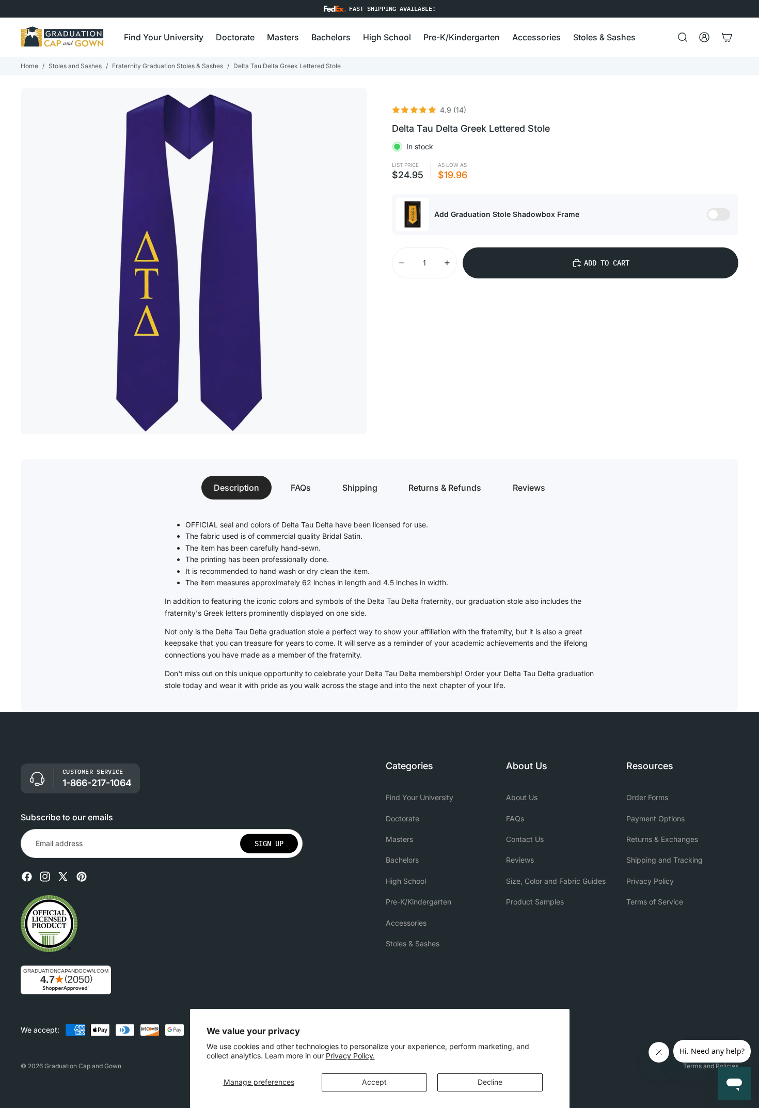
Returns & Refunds (444, 487)
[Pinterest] (81, 876)
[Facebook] (27, 876)
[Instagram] (45, 876)
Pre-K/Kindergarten (418, 901)
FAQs (301, 487)
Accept (374, 1082)
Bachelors (402, 860)
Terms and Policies (710, 1066)
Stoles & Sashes (412, 943)
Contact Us (525, 839)
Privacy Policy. (350, 1055)
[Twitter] (63, 876)
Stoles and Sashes (75, 66)
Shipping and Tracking (664, 860)
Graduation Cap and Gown (82, 1066)
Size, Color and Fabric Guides (556, 881)
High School (406, 881)
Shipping (359, 487)
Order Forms (647, 797)
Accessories (406, 922)
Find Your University (419, 797)
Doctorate (402, 818)
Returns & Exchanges (662, 839)
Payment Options (655, 818)
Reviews (529, 487)
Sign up (269, 843)
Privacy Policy (650, 881)
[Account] (704, 37)
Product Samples (535, 901)
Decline (490, 1082)
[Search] (682, 37)
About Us (521, 797)
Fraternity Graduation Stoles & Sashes (167, 66)
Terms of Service (654, 901)
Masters (399, 839)
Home (29, 66)
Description (236, 487)
